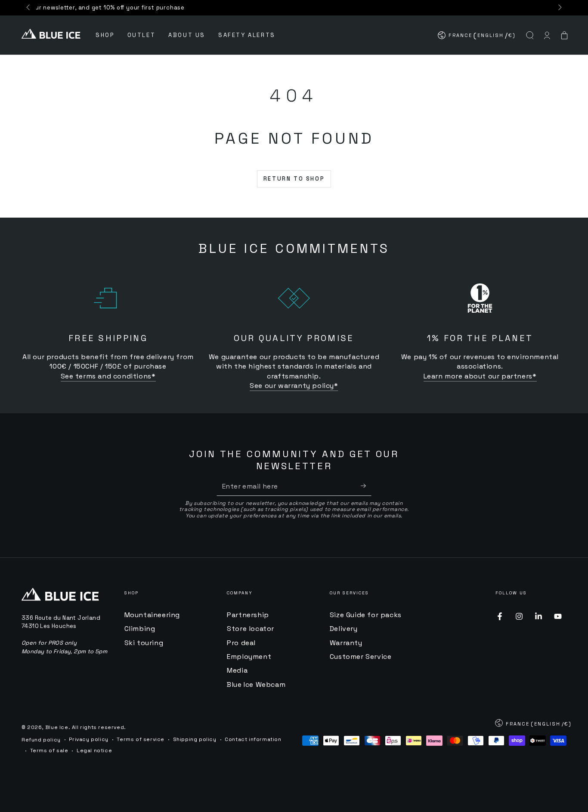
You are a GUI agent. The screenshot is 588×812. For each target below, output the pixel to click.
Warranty (346, 642)
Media (237, 670)
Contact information (253, 739)
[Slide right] (559, 7)
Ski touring (144, 642)
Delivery (344, 628)
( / (477, 37)
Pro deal (241, 642)
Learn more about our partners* (480, 376)
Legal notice (94, 750)
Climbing (139, 628)
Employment (249, 656)
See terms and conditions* (108, 376)
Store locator (250, 628)
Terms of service (140, 739)
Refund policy (41, 739)
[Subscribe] (366, 486)
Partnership (248, 614)
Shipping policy (195, 739)
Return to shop (294, 178)
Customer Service (361, 656)
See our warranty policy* (294, 385)
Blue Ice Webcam (256, 684)
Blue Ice (56, 727)
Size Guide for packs (366, 614)
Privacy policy (88, 739)
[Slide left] (29, 7)
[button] (529, 35)
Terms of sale (49, 750)
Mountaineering (152, 614)
